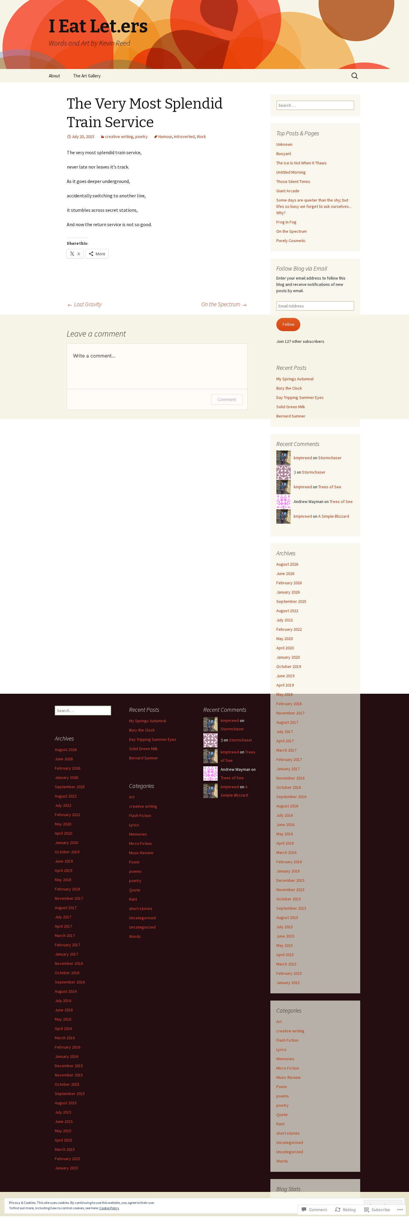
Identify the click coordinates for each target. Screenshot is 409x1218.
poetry (141, 136)
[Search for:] (355, 76)
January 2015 (288, 982)
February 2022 (289, 629)
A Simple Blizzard (333, 516)
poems (282, 1096)
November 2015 (290, 889)
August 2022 (287, 610)
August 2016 (287, 806)
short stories (288, 1133)
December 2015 (290, 880)
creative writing (119, 136)
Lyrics (281, 1049)
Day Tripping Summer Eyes (300, 397)
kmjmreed (303, 457)
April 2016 (285, 843)
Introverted (184, 136)
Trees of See (329, 486)
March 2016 (286, 852)
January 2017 (288, 768)
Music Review (288, 1077)
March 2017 (286, 750)
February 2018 (289, 703)
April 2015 (285, 954)
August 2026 (287, 564)
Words (282, 1161)
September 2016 (291, 796)
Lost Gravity (84, 304)
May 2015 (284, 945)
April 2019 (285, 685)
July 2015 (284, 926)
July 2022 (284, 620)
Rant (280, 1124)
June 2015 (285, 936)
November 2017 (290, 713)
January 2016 (288, 871)
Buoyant (283, 153)
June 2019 (285, 675)
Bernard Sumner (290, 416)
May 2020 (284, 638)
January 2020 (288, 657)
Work (201, 136)
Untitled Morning (291, 172)
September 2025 (291, 601)
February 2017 (289, 759)
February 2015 (289, 973)
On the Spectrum (224, 304)
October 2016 (288, 787)
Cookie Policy (109, 1208)
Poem (281, 1086)
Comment (226, 399)
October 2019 (288, 666)
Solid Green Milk (290, 406)
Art (279, 1021)
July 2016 (284, 815)
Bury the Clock (289, 388)
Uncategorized (289, 1151)
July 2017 (284, 731)
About (54, 76)
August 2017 (287, 722)
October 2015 (288, 899)
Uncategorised (289, 1142)
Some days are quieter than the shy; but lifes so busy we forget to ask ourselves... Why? (314, 206)
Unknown (284, 144)
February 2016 (289, 861)
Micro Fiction (287, 1068)
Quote (282, 1114)
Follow (288, 324)
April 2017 (285, 741)
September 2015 (291, 908)
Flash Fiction (287, 1040)
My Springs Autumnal (294, 379)
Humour (165, 136)
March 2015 (286, 964)
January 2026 (288, 592)
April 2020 (285, 648)
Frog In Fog (286, 222)
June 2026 (285, 573)
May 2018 (284, 694)
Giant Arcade (287, 190)
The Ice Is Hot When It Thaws (301, 163)
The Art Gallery (87, 76)
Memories (285, 1058)
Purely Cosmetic (291, 240)
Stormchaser (330, 457)
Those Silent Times (293, 181)
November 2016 (290, 778)
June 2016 (285, 824)
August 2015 (287, 917)
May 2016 (284, 833)
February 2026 (289, 582)
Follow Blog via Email (301, 268)
